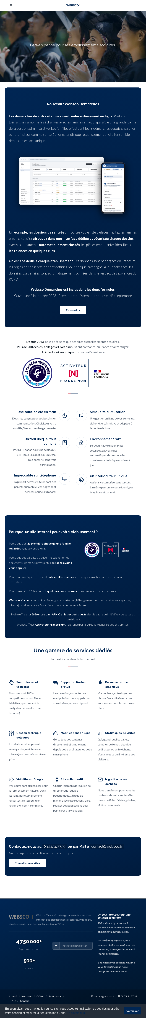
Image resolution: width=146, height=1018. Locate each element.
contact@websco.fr (107, 846)
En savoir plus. (76, 1012)
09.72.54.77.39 (54, 846)
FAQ (13, 1000)
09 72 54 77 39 (128, 996)
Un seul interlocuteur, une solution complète (114, 916)
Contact (24, 1000)
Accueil (13, 996)
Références (54, 996)
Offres (40, 996)
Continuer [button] (132, 1010)
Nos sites (27, 996)
